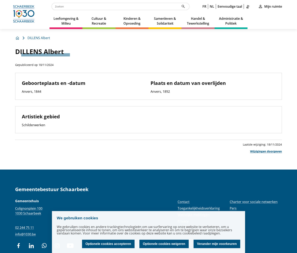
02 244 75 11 (24, 227)
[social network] (18, 245)
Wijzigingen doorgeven (266, 151)
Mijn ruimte (273, 6)
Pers (233, 208)
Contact (184, 202)
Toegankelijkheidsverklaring (199, 208)
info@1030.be (25, 234)
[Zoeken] (183, 6)
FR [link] (204, 6)
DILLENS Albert (38, 38)
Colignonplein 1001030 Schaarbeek (28, 211)
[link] (248, 6)
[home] (24, 14)
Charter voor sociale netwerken (254, 202)
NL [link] (212, 6)
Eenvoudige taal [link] (230, 6)
